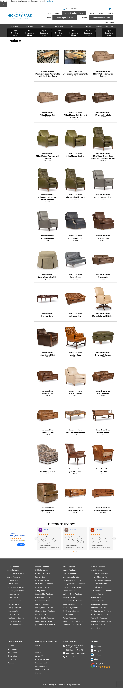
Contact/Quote (110, 22)
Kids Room (109, 26)
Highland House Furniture (45, 611)
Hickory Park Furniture (17, 536)
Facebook (98, 646)
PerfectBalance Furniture (72, 625)
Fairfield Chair (40, 577)
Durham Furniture (42, 567)
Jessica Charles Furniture (44, 618)
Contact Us (39, 656)
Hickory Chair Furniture (44, 608)
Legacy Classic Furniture (72, 580)
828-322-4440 (71, 657)
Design (92, 13)
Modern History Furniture (72, 604)
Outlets (48, 18)
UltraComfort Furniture (99, 604)
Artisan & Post (12, 580)
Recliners (99, 26)
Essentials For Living (43, 573)
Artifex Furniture (13, 577)
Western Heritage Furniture (101, 621)
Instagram (98, 650)
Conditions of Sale (42, 670)
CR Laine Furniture (14, 621)
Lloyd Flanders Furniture (72, 587)
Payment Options (41, 666)
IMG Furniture (40, 614)
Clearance (84, 18)
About (37, 646)
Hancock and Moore (103, 71)
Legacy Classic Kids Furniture (74, 584)
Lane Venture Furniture (71, 577)
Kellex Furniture (69, 567)
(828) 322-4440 (71, 9)
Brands (57, 13)
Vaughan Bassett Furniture (101, 611)
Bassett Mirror (12, 597)
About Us (110, 13)
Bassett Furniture (13, 594)
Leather (88, 26)
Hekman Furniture (42, 604)
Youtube (98, 655)
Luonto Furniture (69, 591)
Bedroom (44, 26)
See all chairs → (51, 1)
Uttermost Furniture (98, 608)
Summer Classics (97, 594)
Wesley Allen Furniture (99, 614)
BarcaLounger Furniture (16, 587)
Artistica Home (13, 584)
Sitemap (38, 673)
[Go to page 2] (76, 551)
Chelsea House (13, 614)
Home (49, 13)
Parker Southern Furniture (72, 621)
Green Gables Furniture (44, 594)
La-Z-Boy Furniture (70, 573)
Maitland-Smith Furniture (72, 594)
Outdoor (73, 26)
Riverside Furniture (98, 567)
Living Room (15, 26)
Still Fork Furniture (47, 71)
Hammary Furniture (42, 597)
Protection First (41, 663)
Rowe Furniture (96, 570)
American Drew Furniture (16, 573)
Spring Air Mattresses (99, 584)
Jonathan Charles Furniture (45, 625)
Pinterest (97, 659)
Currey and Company (15, 625)
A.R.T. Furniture (13, 567)
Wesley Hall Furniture (99, 618)
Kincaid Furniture (69, 570)
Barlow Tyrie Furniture (15, 591)
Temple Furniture (97, 597)
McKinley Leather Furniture (73, 601)
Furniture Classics (42, 587)
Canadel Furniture (14, 601)
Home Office (59, 26)
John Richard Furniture (43, 621)
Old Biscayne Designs (71, 611)
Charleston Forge (13, 611)
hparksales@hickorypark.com (77, 653)
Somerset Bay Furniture (99, 577)
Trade (101, 13)
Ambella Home (13, 570)
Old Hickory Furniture (71, 614)
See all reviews (21, 544)
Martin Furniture (69, 597)
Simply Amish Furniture (99, 573)
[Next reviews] (114, 538)
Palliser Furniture (69, 618)
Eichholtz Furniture (42, 570)
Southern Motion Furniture (101, 580)
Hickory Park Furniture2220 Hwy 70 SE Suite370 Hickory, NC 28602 (74, 648)
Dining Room (29, 26)
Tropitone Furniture (98, 601)
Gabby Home (40, 591)
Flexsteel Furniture (42, 580)
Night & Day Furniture (71, 608)
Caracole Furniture (14, 604)
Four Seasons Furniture (44, 584)
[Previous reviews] (36, 538)
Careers (38, 653)
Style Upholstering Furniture (101, 591)
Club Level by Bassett (15, 618)
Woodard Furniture (98, 628)
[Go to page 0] (73, 551)
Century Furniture (14, 608)
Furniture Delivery (42, 659)
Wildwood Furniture (98, 625)
